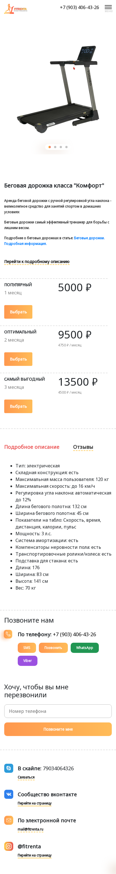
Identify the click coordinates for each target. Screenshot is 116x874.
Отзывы (83, 446)
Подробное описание (31, 446)
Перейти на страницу (35, 803)
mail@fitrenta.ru (30, 829)
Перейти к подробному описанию (37, 261)
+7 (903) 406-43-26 (79, 7)
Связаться (26, 777)
